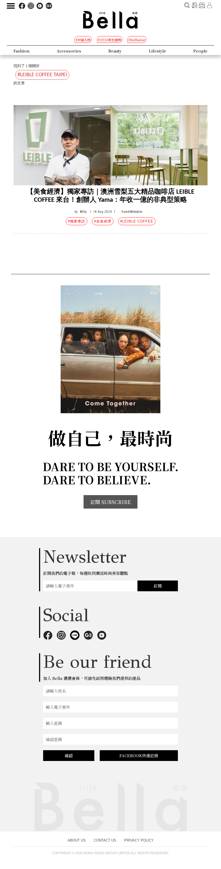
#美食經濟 (102, 221)
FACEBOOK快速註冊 (138, 755)
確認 (69, 755)
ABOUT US (77, 840)
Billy (83, 212)
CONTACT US (105, 840)
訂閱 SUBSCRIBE (110, 501)
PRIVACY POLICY (139, 840)
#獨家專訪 (76, 221)
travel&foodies (132, 212)
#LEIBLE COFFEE (136, 221)
